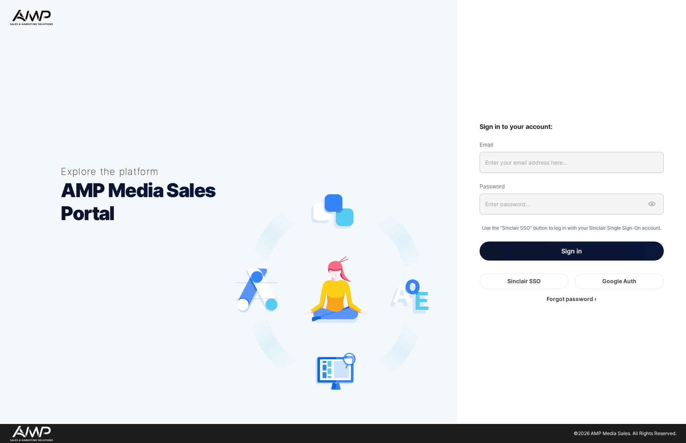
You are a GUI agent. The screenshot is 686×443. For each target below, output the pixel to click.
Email (486, 144)
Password (492, 186)
